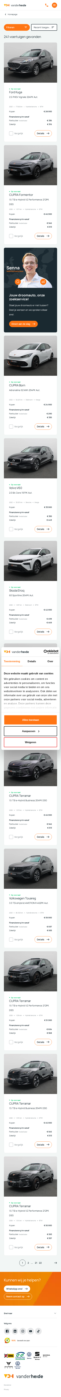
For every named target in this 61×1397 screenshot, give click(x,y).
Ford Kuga (15, 92)
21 (36, 1262)
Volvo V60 (15, 488)
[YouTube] (30, 1331)
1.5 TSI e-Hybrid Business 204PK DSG (28, 800)
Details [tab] (32, 661)
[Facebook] (7, 1331)
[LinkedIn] (15, 1331)
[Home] (15, 5)
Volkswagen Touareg (22, 898)
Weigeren (30, 742)
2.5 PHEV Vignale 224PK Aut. (23, 97)
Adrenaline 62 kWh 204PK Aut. (24, 390)
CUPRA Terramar (20, 796)
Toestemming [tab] (12, 661)
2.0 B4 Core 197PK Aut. (20, 492)
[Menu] (54, 5)
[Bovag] (9, 1356)
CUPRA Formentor (21, 195)
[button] (55, 1263)
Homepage (12, 14)
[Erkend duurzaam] (20, 1356)
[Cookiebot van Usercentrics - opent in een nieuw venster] (44, 652)
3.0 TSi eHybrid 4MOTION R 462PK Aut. (28, 902)
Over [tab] (50, 661)
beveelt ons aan (23, 1340)
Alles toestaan (30, 719)
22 (40, 1262)
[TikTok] (38, 1331)
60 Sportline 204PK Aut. (21, 595)
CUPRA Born (17, 385)
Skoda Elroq (16, 590)
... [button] (32, 1262)
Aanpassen (28, 730)
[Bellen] (47, 5)
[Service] (29, 1356)
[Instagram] (22, 1331)
